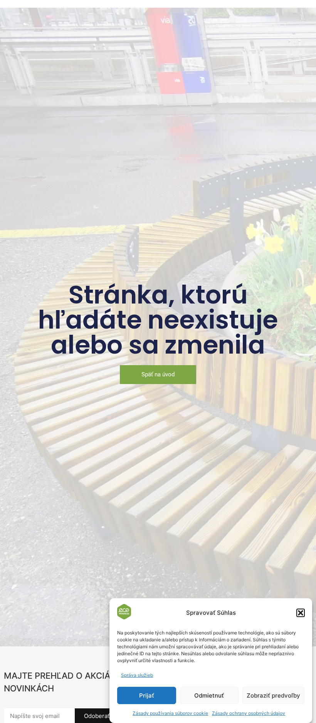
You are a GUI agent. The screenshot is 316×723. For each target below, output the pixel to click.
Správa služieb (137, 675)
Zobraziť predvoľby (273, 695)
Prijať (146, 695)
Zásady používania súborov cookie (170, 713)
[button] (300, 613)
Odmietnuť (209, 695)
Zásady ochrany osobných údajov (248, 713)
